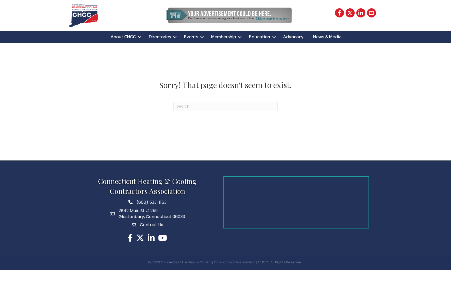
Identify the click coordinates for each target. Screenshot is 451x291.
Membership (223, 36)
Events (191, 36)
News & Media (327, 36)
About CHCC (123, 36)
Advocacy (293, 36)
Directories (160, 36)
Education (259, 36)
